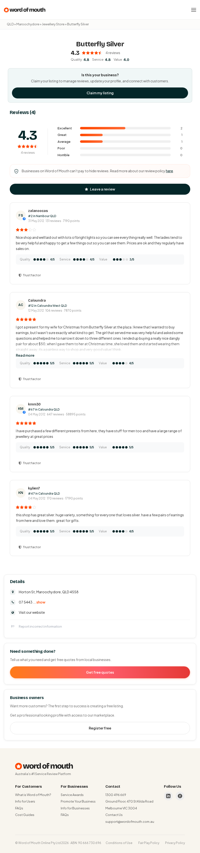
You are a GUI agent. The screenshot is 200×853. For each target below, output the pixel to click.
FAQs (19, 808)
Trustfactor (32, 275)
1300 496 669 (115, 795)
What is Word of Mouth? (33, 795)
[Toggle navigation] (193, 9)
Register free (100, 728)
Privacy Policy (175, 843)
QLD (10, 24)
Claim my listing (100, 93)
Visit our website (32, 612)
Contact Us (114, 815)
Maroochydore (27, 24)
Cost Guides (24, 815)
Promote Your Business (78, 801)
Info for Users (25, 801)
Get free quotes (100, 672)
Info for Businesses (75, 808)
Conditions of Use (119, 843)
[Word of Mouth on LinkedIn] (168, 796)
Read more (25, 355)
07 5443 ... (32, 602)
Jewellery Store (53, 24)
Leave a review (102, 189)
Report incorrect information (40, 626)
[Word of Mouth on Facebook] (180, 796)
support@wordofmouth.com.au (129, 822)
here (169, 171)
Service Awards (72, 795)
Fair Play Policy (148, 843)
